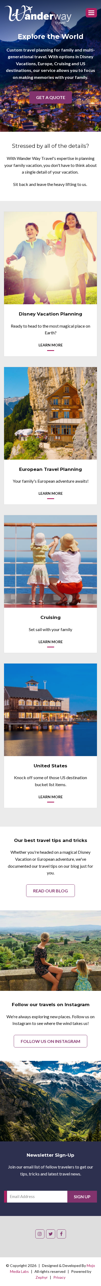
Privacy (59, 1277)
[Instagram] (39, 1234)
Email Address (22, 1196)
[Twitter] (50, 1234)
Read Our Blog (50, 890)
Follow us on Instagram (50, 1041)
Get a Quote (50, 97)
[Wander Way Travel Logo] (37, 14)
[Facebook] (61, 1234)
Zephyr (42, 1277)
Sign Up (82, 1196)
